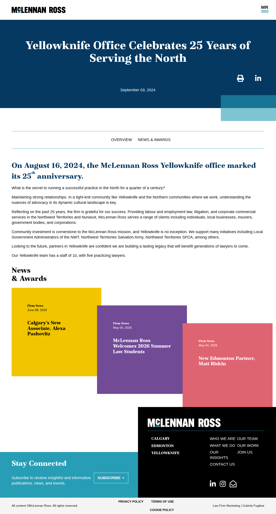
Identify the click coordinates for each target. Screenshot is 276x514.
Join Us (244, 452)
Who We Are (222, 439)
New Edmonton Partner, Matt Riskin (227, 361)
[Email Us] (233, 484)
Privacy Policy (130, 501)
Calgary (160, 438)
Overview (121, 140)
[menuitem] (130, 502)
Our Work (248, 445)
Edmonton (162, 445)
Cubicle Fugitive (253, 505)
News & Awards (154, 140)
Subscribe (109, 478)
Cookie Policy (162, 510)
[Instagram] (223, 484)
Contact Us (222, 464)
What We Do (222, 445)
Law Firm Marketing (226, 505)
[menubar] (137, 506)
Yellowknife (165, 453)
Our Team (247, 439)
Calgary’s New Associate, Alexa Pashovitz (46, 328)
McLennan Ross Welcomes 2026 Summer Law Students (142, 345)
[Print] (240, 79)
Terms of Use (162, 501)
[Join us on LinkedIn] (213, 484)
